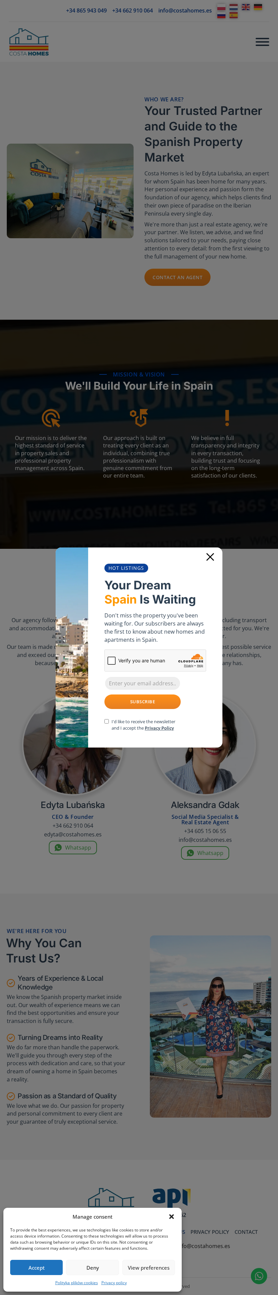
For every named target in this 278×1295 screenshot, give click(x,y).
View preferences (149, 1267)
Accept (36, 1267)
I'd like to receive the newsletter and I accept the (143, 724)
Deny (92, 1267)
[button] (171, 1216)
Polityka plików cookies (76, 1283)
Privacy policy (114, 1283)
